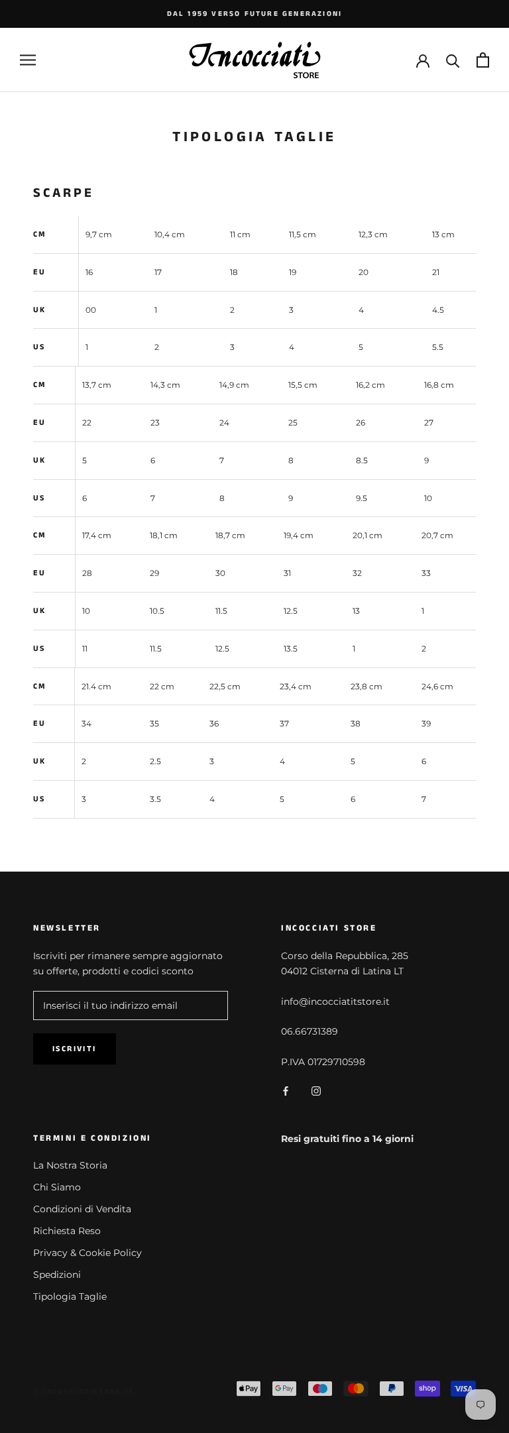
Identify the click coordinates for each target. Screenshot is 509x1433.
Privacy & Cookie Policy (87, 1253)
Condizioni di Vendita (82, 1209)
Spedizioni (57, 1275)
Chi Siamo (57, 1187)
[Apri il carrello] (483, 60)
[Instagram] (316, 1090)
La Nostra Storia (70, 1165)
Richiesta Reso (67, 1231)
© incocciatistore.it (83, 1392)
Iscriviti (74, 1049)
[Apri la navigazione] (28, 60)
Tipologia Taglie (70, 1296)
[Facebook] (285, 1090)
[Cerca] (453, 60)
